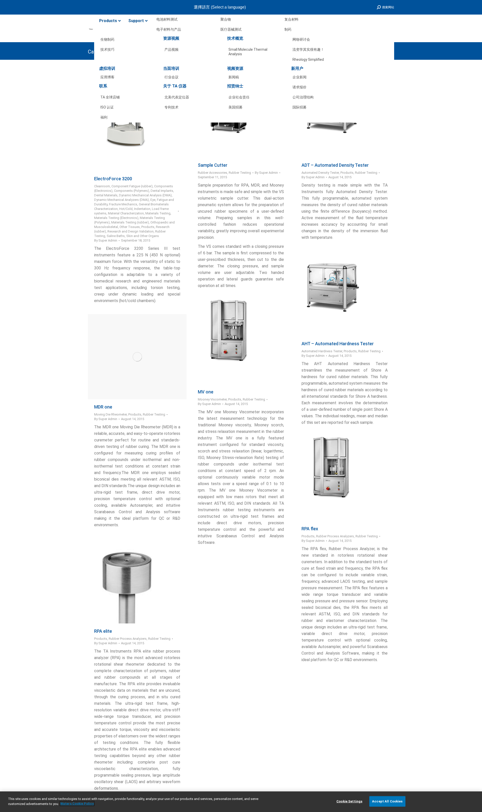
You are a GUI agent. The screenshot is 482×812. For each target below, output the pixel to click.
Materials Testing (157, 213)
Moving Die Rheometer (110, 414)
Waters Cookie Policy (77, 803)
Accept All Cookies (387, 801)
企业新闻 (299, 77)
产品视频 (171, 49)
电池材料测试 (166, 19)
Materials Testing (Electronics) (116, 218)
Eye (152, 200)
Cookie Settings (349, 801)
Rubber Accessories (212, 173)
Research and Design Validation (130, 231)
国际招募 (299, 107)
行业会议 (171, 77)
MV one (205, 391)
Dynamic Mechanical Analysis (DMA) (145, 195)
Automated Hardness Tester (322, 351)
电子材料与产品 (168, 29)
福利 (103, 117)
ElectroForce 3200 (113, 178)
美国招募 (235, 107)
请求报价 (299, 87)
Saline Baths (116, 236)
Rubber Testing (240, 173)
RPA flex (310, 528)
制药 (287, 29)
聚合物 (225, 19)
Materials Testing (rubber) (130, 222)
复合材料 (291, 19)
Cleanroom (102, 186)
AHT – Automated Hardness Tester (338, 343)
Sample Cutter (212, 165)
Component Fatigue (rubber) (132, 186)
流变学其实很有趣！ (308, 49)
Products (147, 227)
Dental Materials (105, 195)
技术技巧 (107, 49)
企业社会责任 (239, 97)
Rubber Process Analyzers (335, 536)
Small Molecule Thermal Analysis (247, 50)
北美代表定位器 (176, 97)
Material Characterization (126, 213)
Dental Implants (162, 191)
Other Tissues (129, 227)
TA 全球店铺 (110, 97)
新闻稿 (233, 77)
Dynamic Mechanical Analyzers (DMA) (121, 200)
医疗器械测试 (231, 29)
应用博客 (107, 77)
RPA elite (103, 631)
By (105, 240)
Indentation (142, 209)
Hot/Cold (126, 209)
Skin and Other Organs (142, 236)
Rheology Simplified (308, 59)
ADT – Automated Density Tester (335, 165)
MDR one (103, 407)
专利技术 (171, 107)
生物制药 (107, 39)
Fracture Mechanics (123, 204)
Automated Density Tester (320, 173)
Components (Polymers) (131, 191)
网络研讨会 (301, 39)
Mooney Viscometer (212, 399)
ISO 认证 (107, 107)
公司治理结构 (303, 97)
